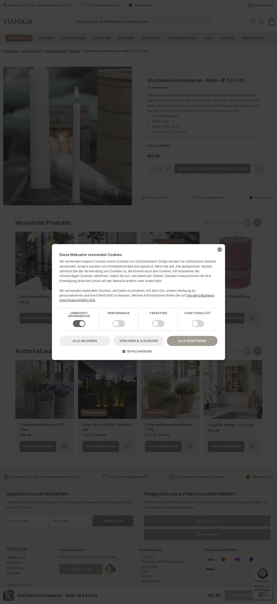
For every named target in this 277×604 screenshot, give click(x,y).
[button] (138, 353)
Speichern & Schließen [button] (138, 341)
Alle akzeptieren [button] (192, 341)
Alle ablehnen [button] (85, 341)
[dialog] (138, 302)
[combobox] (219, 249)
